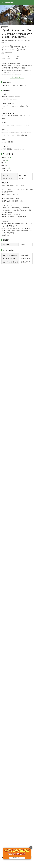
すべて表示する (16, 77)
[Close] (2, 2)
